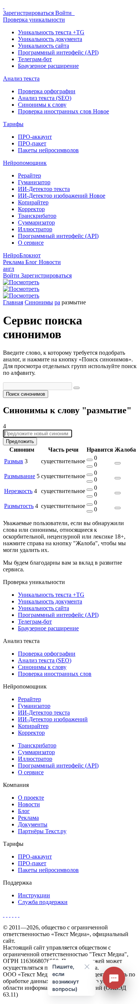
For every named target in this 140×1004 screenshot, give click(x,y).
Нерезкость (18, 491)
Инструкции (34, 895)
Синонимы (39, 302)
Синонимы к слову (42, 104)
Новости (29, 804)
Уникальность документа (50, 39)
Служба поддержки (43, 902)
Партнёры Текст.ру (42, 831)
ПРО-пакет (32, 143)
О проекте (31, 797)
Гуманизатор (34, 182)
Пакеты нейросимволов (48, 150)
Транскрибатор (37, 216)
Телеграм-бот (35, 59)
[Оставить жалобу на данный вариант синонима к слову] (118, 463)
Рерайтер (29, 175)
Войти (64, 13)
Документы (32, 824)
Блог (32, 262)
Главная (13, 302)
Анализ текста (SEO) (44, 98)
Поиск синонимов (25, 394)
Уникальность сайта (43, 46)
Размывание (19, 476)
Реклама (14, 262)
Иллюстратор (35, 229)
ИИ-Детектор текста (44, 189)
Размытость (19, 506)
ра (57, 302)
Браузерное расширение (48, 66)
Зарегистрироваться (29, 13)
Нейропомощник (25, 163)
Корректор (31, 209)
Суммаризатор (36, 222)
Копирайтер (33, 202)
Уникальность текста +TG (51, 32)
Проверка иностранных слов (63, 111)
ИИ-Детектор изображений (61, 195)
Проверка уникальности (34, 19)
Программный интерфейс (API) (58, 52)
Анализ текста (21, 78)
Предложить (20, 441)
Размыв (13, 461)
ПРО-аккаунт (35, 137)
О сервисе (31, 242)
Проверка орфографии (46, 91)
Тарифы (13, 124)
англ (8, 269)
